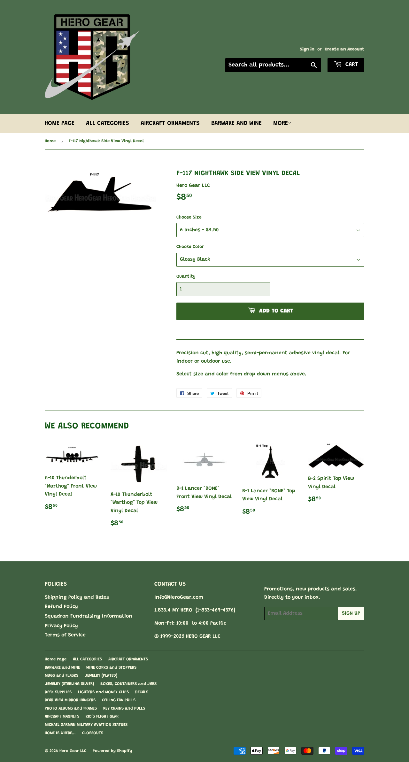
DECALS (141, 692)
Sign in (307, 49)
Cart (350, 65)
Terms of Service (65, 635)
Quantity (186, 276)
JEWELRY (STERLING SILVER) (69, 684)
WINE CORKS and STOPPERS (111, 668)
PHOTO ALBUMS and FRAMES (71, 708)
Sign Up (351, 613)
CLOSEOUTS (92, 733)
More (280, 123)
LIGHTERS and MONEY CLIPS (103, 692)
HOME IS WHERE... (60, 733)
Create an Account (344, 49)
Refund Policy (61, 606)
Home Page (59, 123)
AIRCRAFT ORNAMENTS (170, 123)
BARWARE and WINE (236, 123)
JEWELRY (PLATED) (101, 675)
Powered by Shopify (112, 751)
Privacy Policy (61, 625)
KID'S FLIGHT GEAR (102, 716)
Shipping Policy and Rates (77, 597)
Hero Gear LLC (72, 751)
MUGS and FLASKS (61, 675)
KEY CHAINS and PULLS (124, 708)
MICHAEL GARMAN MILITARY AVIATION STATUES (86, 725)
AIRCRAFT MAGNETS (62, 716)
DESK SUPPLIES (58, 692)
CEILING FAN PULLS (118, 700)
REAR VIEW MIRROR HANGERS (70, 700)
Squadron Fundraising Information (88, 616)
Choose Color (190, 247)
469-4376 (223, 610)
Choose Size (189, 217)
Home (50, 141)
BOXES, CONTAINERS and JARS (128, 684)
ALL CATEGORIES (107, 123)
